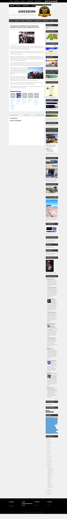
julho (48, 477)
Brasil (36, 28)
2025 (48, 441)
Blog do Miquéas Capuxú (51, 323)
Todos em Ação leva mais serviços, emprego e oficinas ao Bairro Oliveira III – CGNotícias (52, 289)
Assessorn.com (11, 505)
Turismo (54, 431)
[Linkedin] (53, 1)
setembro (49, 473)
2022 (48, 447)
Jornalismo (48, 425)
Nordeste (51, 428)
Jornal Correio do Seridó (51, 287)
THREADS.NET (11, 506)
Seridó (50, 431)
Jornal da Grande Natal (51, 360)
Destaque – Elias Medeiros (50, 349)
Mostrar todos (56, 398)
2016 (48, 460)
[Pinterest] (51, 1)
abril (48, 482)
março (49, 484)
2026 (48, 439)
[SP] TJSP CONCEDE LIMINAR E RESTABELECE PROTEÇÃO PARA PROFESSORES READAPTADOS (52, 327)
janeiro (49, 487)
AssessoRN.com (32, 512)
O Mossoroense (45, 20)
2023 (48, 445)
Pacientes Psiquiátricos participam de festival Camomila (18, 101)
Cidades (39, 28)
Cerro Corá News (50, 387)
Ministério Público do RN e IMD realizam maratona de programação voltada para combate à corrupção (12, 104)
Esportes (11, 30)
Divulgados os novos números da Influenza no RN (24, 101)
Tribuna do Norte (38, 1)
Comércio (55, 419)
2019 (48, 454)
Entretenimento (54, 422)
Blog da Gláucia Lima (51, 337)
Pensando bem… (49, 279)
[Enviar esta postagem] (10, 89)
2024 (48, 443)
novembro (49, 470)
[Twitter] (46, 1)
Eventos (14, 30)
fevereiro (49, 485)
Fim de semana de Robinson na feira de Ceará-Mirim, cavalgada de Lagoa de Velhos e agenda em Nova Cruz (24, 26)
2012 (48, 489)
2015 (48, 462)
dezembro (49, 468)
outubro (49, 472)
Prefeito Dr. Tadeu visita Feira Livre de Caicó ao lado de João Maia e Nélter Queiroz (52, 314)
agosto (49, 475)
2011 (48, 491)
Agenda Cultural (30, 1)
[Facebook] (47, 1)
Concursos (23, 1)
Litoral (52, 425)
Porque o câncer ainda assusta (30, 100)
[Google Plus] (49, 1)
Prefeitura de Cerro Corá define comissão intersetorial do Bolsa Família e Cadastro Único (52, 389)
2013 (48, 467)
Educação (48, 422)
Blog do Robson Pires (51, 312)
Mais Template (41, 512)
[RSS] (56, 1)
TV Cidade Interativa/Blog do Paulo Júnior (52, 373)
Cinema (51, 419)
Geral (17, 30)
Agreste (34, 28)
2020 (48, 452)
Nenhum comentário (26, 30)
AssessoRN (16, 1)
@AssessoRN (36, 505)
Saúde (47, 431)
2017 (48, 458)
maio (48, 480)
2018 (48, 456)
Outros (52, 20)
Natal (47, 428)
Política (19, 30)
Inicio (11, 1)
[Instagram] (55, 1)
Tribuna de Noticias (51, 298)
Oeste (55, 428)
